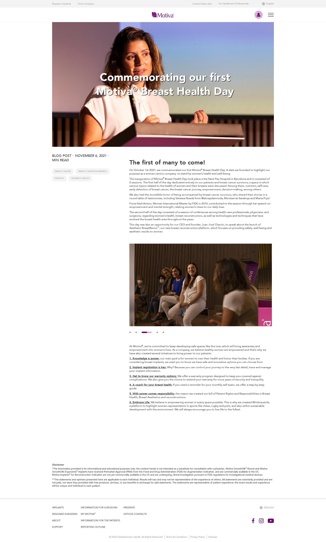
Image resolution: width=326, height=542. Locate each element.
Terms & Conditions (177, 537)
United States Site (202, 3)
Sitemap (212, 537)
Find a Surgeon (86, 3)
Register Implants (61, 3)
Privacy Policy (198, 537)
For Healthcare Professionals (234, 3)
